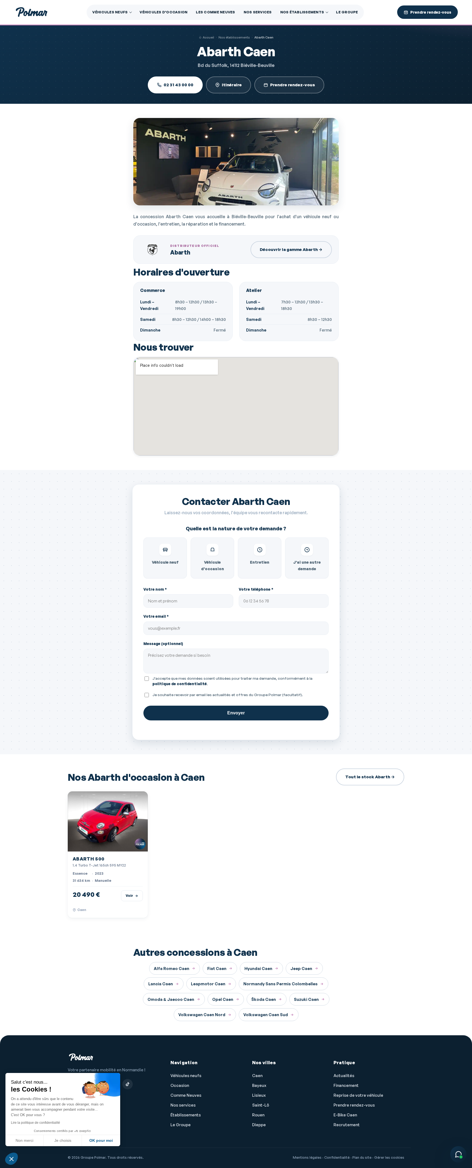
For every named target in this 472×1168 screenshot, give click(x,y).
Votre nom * (155, 589)
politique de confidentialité (179, 683)
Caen (257, 1075)
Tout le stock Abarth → (370, 776)
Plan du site (361, 1157)
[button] (11, 1158)
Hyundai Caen (258, 968)
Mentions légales (307, 1157)
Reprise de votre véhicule (358, 1095)
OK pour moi (101, 1140)
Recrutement (347, 1124)
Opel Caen (222, 999)
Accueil (208, 37)
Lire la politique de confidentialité (35, 1123)
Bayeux (259, 1085)
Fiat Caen (216, 968)
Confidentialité (337, 1157)
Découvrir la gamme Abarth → (291, 249)
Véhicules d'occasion (163, 12)
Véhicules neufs (110, 12)
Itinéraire (232, 84)
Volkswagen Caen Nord (201, 1014)
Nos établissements (302, 12)
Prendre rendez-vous (292, 84)
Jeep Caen (301, 968)
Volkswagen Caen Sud (265, 1014)
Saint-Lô (260, 1105)
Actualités (344, 1075)
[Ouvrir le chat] (458, 1154)
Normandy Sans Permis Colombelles (280, 983)
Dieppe (259, 1124)
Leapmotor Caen (208, 983)
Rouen (258, 1114)
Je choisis (62, 1140)
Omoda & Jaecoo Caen (171, 999)
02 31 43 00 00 (178, 84)
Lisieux (259, 1095)
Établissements (185, 1114)
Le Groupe (347, 12)
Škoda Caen (263, 999)
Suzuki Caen (306, 999)
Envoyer (236, 713)
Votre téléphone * (256, 589)
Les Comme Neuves (215, 12)
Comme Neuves (185, 1095)
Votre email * (156, 616)
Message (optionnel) (163, 643)
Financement (346, 1085)
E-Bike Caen (345, 1114)
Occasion (179, 1085)
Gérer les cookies (389, 1157)
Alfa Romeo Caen (171, 968)
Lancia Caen (160, 983)
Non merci (24, 1140)
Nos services (258, 12)
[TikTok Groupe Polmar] (127, 1084)
